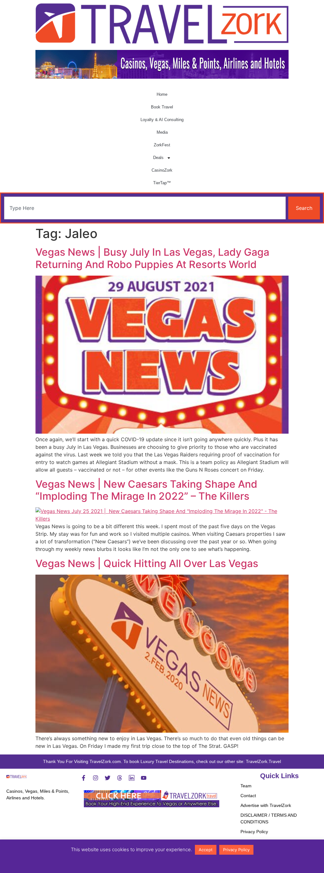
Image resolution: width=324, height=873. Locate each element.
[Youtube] (143, 778)
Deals (158, 157)
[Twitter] (107, 778)
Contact (248, 795)
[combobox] (145, 208)
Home (162, 94)
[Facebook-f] (83, 778)
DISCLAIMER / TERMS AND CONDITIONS (268, 818)
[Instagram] (95, 778)
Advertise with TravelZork (265, 805)
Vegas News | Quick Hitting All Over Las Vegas (146, 563)
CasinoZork (162, 170)
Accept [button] (206, 849)
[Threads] (119, 778)
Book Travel (162, 107)
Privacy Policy (254, 831)
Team (246, 785)
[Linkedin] (131, 778)
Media (162, 132)
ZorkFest (162, 145)
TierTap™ (162, 182)
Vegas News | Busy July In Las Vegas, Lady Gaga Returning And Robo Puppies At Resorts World (152, 258)
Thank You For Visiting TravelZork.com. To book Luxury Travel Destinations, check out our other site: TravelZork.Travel (162, 761)
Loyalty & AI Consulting (162, 119)
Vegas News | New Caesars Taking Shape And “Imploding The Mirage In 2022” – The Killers (146, 490)
